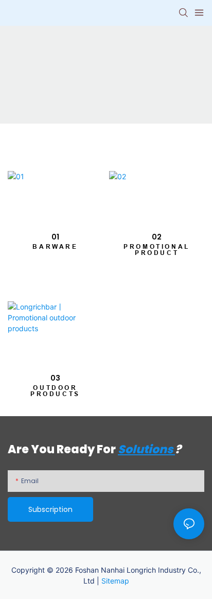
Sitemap (115, 580)
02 (157, 237)
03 (55, 378)
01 (55, 237)
